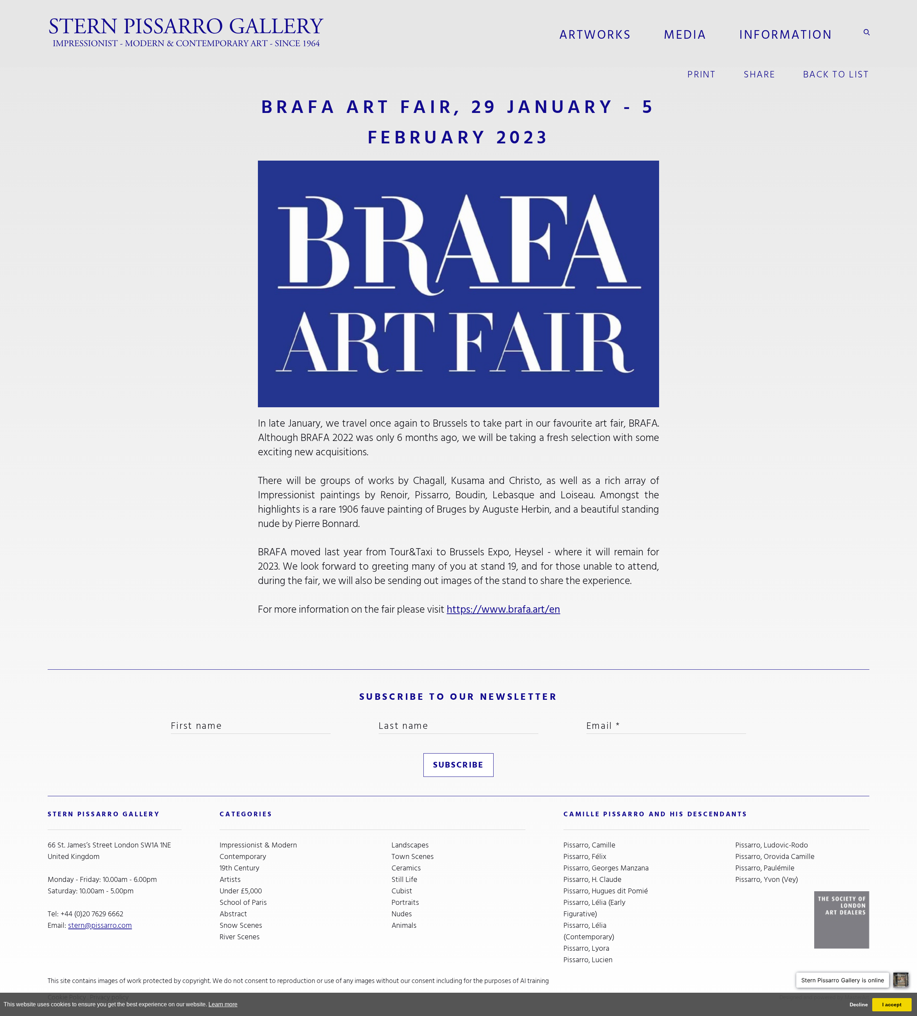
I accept (892, 1004)
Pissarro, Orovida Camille (775, 857)
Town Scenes (413, 857)
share (759, 74)
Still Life (404, 880)
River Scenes (240, 937)
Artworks (595, 35)
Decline (859, 1004)
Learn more (222, 1004)
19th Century (239, 868)
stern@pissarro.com (100, 925)
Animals (404, 925)
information (785, 35)
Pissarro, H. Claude (592, 880)
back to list (836, 74)
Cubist (402, 891)
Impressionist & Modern (258, 845)
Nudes (402, 914)
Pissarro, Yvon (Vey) (766, 880)
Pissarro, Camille (589, 845)
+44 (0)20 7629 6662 (92, 914)
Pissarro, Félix (584, 857)
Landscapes (410, 845)
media (685, 35)
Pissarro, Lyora (586, 948)
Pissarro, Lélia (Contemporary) (588, 931)
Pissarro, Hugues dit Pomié (605, 891)
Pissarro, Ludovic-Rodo (771, 845)
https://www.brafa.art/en (503, 609)
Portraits (405, 902)
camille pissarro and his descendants (655, 814)
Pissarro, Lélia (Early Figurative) (594, 908)
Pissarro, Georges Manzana (606, 868)
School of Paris (243, 902)
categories (246, 814)
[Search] (867, 32)
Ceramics (406, 868)
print (701, 74)
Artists (230, 880)
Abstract (233, 914)
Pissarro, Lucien (588, 960)
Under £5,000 (241, 891)
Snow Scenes (241, 925)
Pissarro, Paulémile (764, 868)
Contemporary (243, 857)
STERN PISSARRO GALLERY (104, 814)
